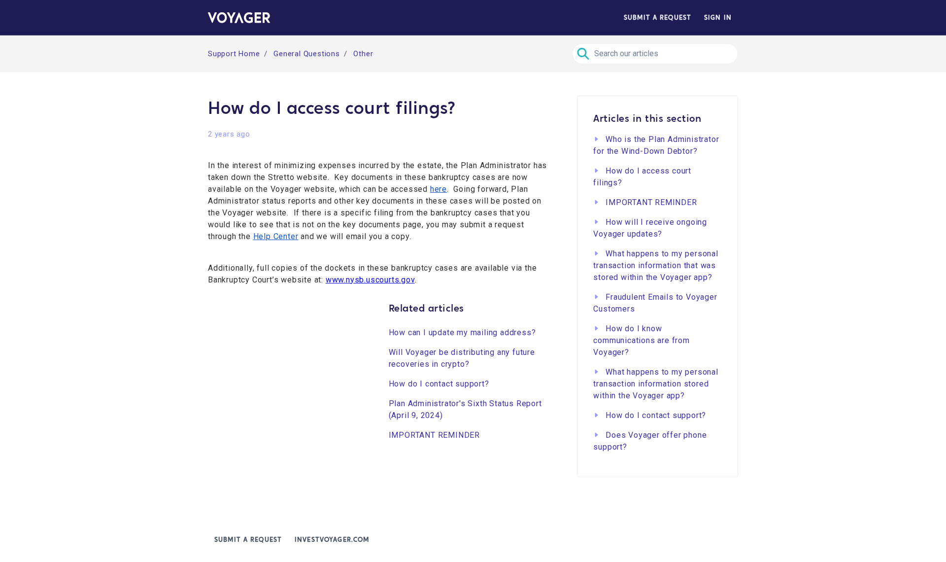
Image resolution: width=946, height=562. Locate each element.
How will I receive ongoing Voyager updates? (650, 228)
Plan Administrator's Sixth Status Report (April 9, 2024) (465, 409)
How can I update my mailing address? (462, 332)
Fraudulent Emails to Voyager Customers (655, 303)
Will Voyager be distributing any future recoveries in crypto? (462, 358)
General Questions (306, 53)
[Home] (239, 17)
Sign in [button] (718, 17)
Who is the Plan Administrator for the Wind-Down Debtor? (656, 145)
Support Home (234, 53)
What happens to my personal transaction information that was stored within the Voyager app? (655, 265)
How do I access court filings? (642, 176)
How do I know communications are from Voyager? (641, 340)
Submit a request (657, 17)
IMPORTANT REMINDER (434, 435)
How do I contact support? (439, 383)
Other (363, 53)
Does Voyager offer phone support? (650, 441)
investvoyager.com (332, 539)
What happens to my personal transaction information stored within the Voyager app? (655, 383)
